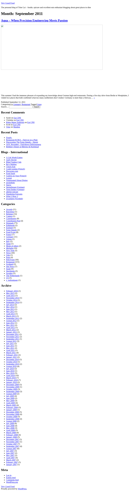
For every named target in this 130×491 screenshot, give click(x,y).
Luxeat (9, 178)
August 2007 (11, 448)
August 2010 (11, 366)
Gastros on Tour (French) (16, 176)
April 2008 (10, 430)
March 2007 (11, 460)
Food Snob (10, 173)
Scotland (9, 264)
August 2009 (11, 394)
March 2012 (11, 330)
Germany (17, 104)
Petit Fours (10, 260)
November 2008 (12, 414)
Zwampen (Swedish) (14, 199)
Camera (9, 216)
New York (10, 250)
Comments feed (12, 480)
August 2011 (11, 341)
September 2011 (12, 339)
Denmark (10, 223)
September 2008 (12, 419)
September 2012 (12, 318)
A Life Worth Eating (14, 157)
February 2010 (12, 380)
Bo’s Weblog (11, 164)
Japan (8, 244)
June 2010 (10, 371)
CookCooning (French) (15, 169)
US (7, 278)
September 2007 (12, 446)
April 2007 (10, 458)
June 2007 (10, 453)
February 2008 (12, 435)
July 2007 (10, 451)
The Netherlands (12, 276)
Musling (16, 127)
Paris (8, 257)
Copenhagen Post (13, 221)
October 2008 (11, 417)
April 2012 (10, 327)
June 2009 (10, 398)
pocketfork (10, 183)
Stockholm (10, 271)
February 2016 (12, 291)
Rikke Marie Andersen (15, 122)
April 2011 (10, 350)
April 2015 (10, 295)
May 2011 (10, 348)
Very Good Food (8, 3)
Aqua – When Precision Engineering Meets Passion (34, 20)
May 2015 (10, 293)
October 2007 (11, 444)
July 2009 (10, 396)
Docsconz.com (12, 171)
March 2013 (11, 316)
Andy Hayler (11, 160)
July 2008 (10, 423)
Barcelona (10, 212)
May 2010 (10, 373)
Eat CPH (17, 118)
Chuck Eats (10, 167)
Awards (9, 209)
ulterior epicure (12, 192)
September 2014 (12, 302)
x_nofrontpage (12, 280)
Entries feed (11, 478)
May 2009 (10, 401)
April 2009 (10, 403)
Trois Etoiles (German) (15, 189)
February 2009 (12, 407)
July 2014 (10, 305)
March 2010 (11, 378)
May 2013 (10, 311)
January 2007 (11, 464)
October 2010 (11, 362)
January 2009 (11, 410)
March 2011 (11, 353)
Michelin (9, 248)
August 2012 (11, 321)
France (9, 234)
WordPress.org (12, 482)
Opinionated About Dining (17, 180)
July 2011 (10, 343)
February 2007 (12, 462)
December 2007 (12, 439)
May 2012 (10, 325)
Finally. (9, 138)
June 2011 (10, 346)
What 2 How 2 (12, 196)
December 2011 (12, 334)
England (9, 228)
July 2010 (10, 369)
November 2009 (12, 387)
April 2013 (10, 314)
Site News (10, 266)
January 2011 (11, 357)
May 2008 (10, 428)
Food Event (10, 232)
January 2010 (11, 382)
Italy (8, 241)
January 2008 (11, 437)
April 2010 (10, 375)
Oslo (8, 255)
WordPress (22, 489)
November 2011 (12, 337)
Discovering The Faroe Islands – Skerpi (22, 142)
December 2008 (12, 412)
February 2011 (12, 355)
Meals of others (12, 246)
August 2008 (11, 421)
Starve (8, 185)
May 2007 (10, 455)
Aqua (39, 104)
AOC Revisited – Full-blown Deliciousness (23, 144)
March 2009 (11, 405)
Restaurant (26, 104)
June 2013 (10, 309)
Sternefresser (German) (15, 187)
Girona (9, 239)
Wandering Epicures (14, 194)
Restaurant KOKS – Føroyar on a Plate (22, 140)
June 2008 (10, 426)
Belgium (9, 214)
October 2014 (11, 300)
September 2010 (12, 364)
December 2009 (12, 385)
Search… (5, 107)
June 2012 (10, 323)
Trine (8, 127)
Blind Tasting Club (13, 162)
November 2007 (12, 442)
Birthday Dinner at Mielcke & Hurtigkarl (22, 147)
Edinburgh (10, 225)
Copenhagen (11, 218)
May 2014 (10, 307)
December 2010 (12, 359)
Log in (8, 475)
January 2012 (11, 332)
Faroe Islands (11, 230)
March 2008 (11, 432)
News (8, 253)
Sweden (9, 273)
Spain (8, 269)
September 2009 (12, 391)
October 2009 (11, 389)
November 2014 (12, 298)
